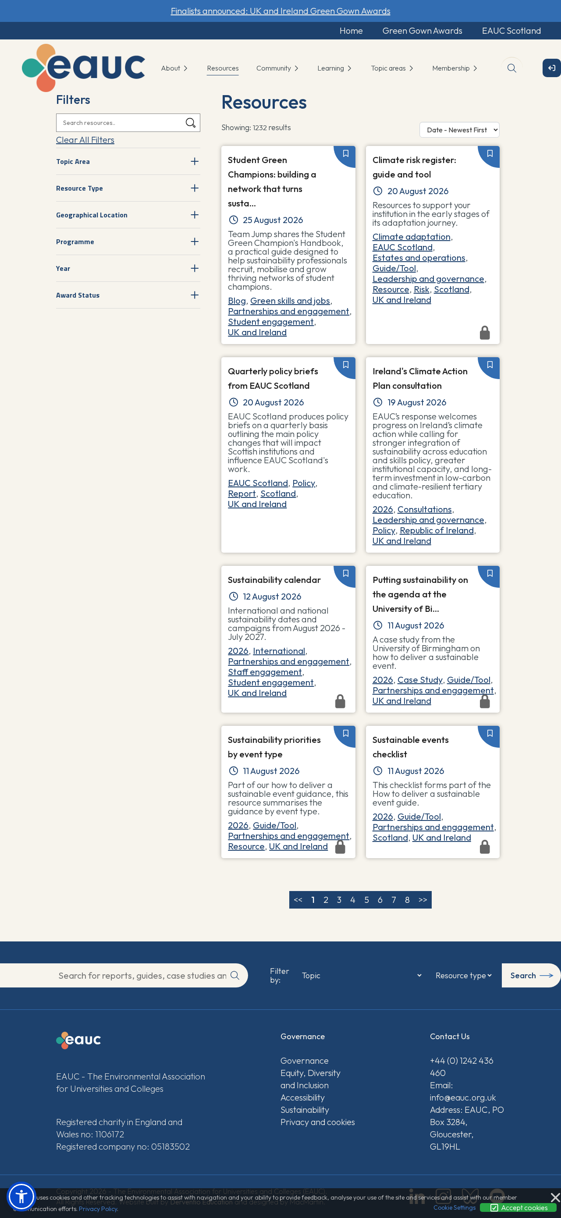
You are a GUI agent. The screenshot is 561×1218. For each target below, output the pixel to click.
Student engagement (271, 321)
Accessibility (302, 1097)
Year (63, 268)
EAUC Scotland (511, 30)
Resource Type (79, 188)
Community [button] (274, 68)
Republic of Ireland (437, 530)
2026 (383, 509)
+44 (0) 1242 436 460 (462, 1066)
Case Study (420, 679)
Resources (223, 68)
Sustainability (304, 1109)
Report (242, 493)
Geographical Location (92, 214)
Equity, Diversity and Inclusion (310, 1078)
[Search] (190, 123)
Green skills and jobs (290, 300)
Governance (304, 1060)
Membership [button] (451, 68)
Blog (237, 300)
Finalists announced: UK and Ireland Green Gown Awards (281, 10)
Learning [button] (331, 68)
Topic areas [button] (389, 68)
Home (351, 30)
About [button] (171, 68)
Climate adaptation (412, 236)
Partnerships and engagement (288, 310)
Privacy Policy (98, 1209)
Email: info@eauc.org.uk (463, 1091)
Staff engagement (265, 671)
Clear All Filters (85, 139)
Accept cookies (524, 1207)
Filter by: (279, 975)
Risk (422, 289)
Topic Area (73, 161)
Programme (75, 241)
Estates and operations (419, 257)
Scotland (451, 289)
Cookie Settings (454, 1207)
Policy (303, 482)
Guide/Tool (394, 268)
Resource (391, 289)
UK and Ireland (257, 332)
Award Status (77, 295)
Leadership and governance (428, 278)
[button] (21, 1196)
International (279, 650)
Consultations (425, 509)
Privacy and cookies (317, 1121)
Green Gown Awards (422, 30)
